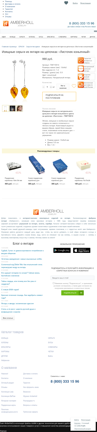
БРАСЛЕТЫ (5, 347)
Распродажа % (29, 400)
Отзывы (8, 16)
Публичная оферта (30, 411)
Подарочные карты (8, 405)
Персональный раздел (82, 429)
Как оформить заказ (31, 387)
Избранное (5, 360)
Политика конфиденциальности (9, 410)
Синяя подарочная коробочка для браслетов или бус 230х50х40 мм (35, 181)
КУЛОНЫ (4, 342)
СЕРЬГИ (51, 338)
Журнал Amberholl (30, 396)
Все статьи (8, 318)
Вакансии (26, 391)
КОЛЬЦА (4, 338)
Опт (6, 14)
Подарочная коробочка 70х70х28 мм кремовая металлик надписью (82, 181)
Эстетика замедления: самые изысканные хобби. (21, 259)
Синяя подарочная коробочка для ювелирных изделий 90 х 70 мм (59, 181)
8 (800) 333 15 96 (81, 23)
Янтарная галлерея (8, 400)
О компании (10, 6)
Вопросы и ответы (30, 405)
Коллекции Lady (7, 391)
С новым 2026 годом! (10, 289)
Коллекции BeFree (8, 396)
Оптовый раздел (7, 382)
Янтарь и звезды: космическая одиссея (17, 303)
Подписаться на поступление (54, 96)
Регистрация (85, 420)
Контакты (9, 11)
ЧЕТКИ (51, 351)
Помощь (8, 1)
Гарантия (9, 9)
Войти (76, 420)
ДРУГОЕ (4, 356)
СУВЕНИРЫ (52, 347)
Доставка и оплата (12, 4)
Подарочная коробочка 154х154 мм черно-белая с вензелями (13, 181)
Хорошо (3, 430)
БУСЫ (50, 342)
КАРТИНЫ (5, 351)
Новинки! (4, 373)
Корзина (77, 423)
